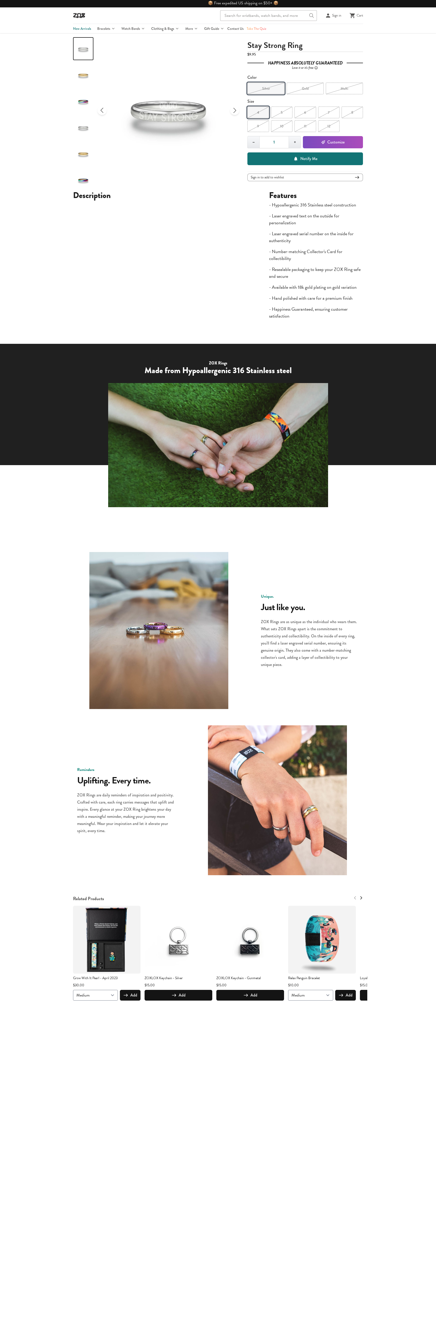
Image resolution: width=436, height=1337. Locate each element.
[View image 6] (83, 179)
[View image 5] (83, 153)
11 (305, 126)
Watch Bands (130, 28)
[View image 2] (83, 74)
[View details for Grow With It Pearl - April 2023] (107, 940)
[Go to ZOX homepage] (79, 15)
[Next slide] (234, 110)
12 (328, 126)
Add (133, 995)
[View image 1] (83, 48)
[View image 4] (83, 127)
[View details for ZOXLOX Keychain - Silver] (178, 940)
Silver (266, 88)
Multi (344, 88)
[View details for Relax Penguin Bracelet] (322, 940)
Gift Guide (211, 28)
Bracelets (103, 28)
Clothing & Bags (162, 28)
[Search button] (311, 15)
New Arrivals (82, 28)
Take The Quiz (256, 28)
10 (282, 126)
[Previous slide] (102, 110)
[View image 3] (83, 101)
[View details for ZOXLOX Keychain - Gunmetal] (250, 940)
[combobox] (268, 15)
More (189, 28)
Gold (305, 88)
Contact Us (235, 28)
